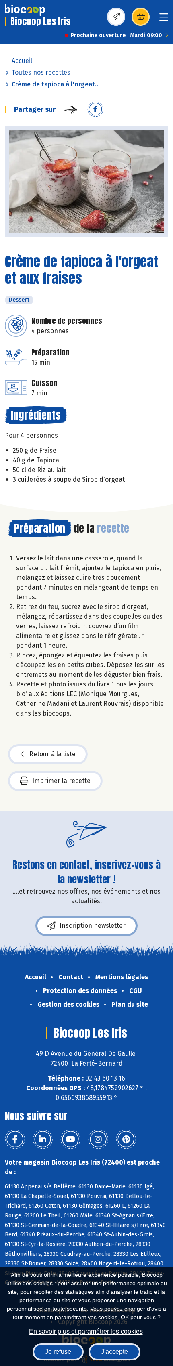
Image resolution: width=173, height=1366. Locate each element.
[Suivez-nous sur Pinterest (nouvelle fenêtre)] (126, 1139)
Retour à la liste (52, 754)
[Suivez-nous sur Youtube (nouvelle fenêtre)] (70, 1139)
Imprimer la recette (61, 781)
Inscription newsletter (93, 926)
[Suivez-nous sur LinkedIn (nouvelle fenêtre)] (43, 1139)
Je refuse (58, 1351)
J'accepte (114, 1351)
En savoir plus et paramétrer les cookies (86, 1331)
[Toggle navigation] (163, 20)
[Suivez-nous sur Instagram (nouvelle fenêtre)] (98, 1139)
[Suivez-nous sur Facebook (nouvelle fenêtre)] (15, 1139)
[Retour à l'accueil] (25, 10)
